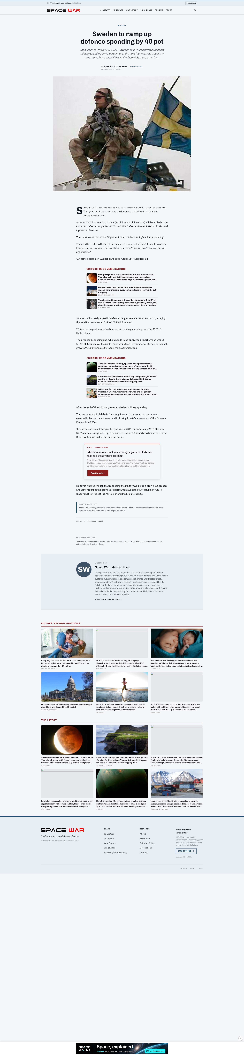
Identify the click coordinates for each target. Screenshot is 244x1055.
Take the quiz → (98, 473)
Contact (144, 852)
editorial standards (84, 544)
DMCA (201, 869)
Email (100, 521)
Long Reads (146, 10)
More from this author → (108, 600)
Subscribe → (186, 851)
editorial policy (122, 594)
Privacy (183, 869)
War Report (132, 10)
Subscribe (191, 3)
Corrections (146, 848)
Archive (159, 10)
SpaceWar (105, 10)
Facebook (92, 521)
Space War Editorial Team (115, 66)
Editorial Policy (147, 843)
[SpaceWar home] (63, 10)
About (169, 10)
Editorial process (136, 66)
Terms (193, 869)
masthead (99, 544)
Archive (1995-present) (115, 852)
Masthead (145, 838)
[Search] (195, 10)
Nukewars (118, 10)
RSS (189, 857)
